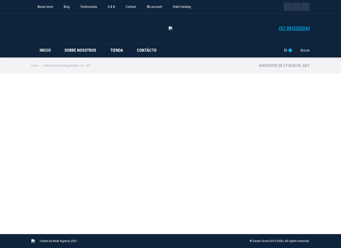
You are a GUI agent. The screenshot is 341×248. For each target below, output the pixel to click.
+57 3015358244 (294, 28)
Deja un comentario (123, 202)
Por (68, 202)
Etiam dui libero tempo (58, 194)
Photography (45, 202)
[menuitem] (42, 6)
